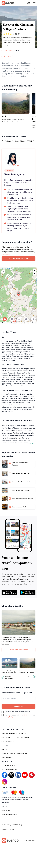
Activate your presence (18, 259)
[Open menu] (34, 3)
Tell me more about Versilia (18, 649)
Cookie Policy (28, 715)
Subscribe (18, 706)
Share (9, 57)
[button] (18, 294)
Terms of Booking (8, 829)
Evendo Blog (6, 737)
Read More (31, 443)
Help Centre (6, 810)
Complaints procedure (9, 814)
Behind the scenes (22, 737)
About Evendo (21, 733)
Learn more (6, 254)
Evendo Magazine (8, 741)
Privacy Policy (9, 717)
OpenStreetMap (6, 268)
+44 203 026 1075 (8, 765)
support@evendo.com (9, 769)
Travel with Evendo (8, 733)
